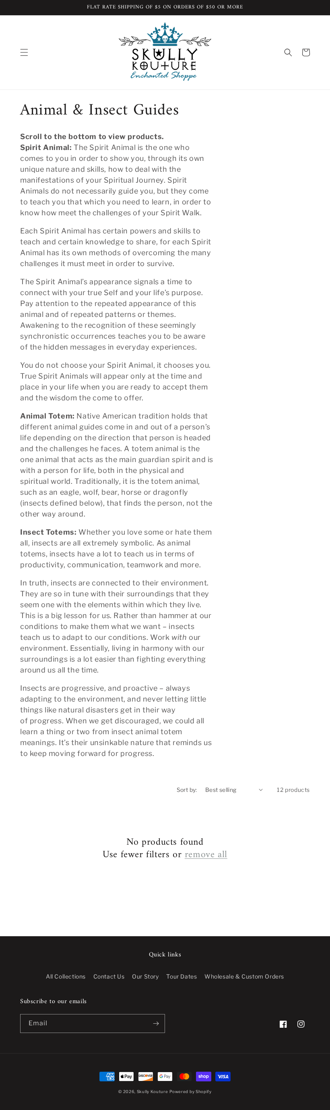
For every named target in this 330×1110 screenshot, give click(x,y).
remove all (206, 855)
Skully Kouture (152, 1091)
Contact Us (109, 976)
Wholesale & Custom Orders (244, 976)
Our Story (145, 976)
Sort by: (187, 789)
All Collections (66, 976)
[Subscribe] (156, 1023)
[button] (24, 52)
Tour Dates (181, 976)
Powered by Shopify (190, 1091)
